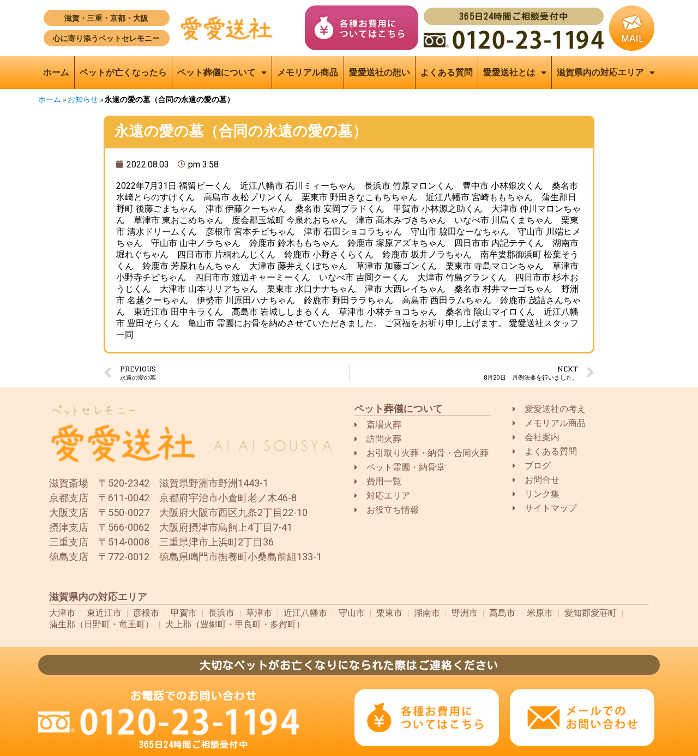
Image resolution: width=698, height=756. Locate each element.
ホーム (56, 72)
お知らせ (83, 99)
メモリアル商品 (307, 72)
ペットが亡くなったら (123, 72)
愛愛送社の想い (379, 72)
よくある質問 (446, 72)
